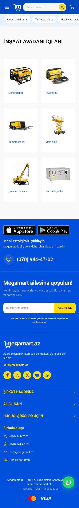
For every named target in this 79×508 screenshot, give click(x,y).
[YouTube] (37, 375)
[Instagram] (17, 375)
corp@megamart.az (15, 365)
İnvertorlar (52, 92)
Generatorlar (15, 92)
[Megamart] (17, 7)
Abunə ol (65, 307)
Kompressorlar (16, 141)
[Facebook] (7, 375)
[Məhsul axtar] (62, 7)
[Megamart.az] (21, 344)
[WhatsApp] (47, 375)
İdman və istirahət (17, 19)
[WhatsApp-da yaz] (68, 482)
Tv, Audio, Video (44, 19)
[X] (27, 375)
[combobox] (44, 7)
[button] (72, 7)
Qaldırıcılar (52, 141)
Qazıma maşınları (18, 191)
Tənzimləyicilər (54, 191)
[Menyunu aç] (7, 7)
